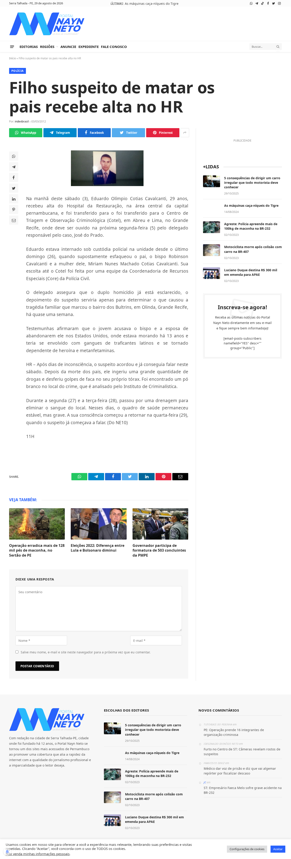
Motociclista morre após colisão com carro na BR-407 (253, 249)
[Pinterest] (13, 209)
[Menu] (12, 46)
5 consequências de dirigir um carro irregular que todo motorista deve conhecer (252, 182)
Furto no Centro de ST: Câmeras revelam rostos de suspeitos (242, 751)
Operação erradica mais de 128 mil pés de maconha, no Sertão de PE (37, 550)
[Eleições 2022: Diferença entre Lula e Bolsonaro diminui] (98, 524)
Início (12, 58)
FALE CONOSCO (114, 46)
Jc (205, 782)
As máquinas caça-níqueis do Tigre (151, 4)
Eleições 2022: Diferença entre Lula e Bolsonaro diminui (97, 548)
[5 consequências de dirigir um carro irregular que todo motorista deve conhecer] (211, 181)
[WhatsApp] (13, 156)
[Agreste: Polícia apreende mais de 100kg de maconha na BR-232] (211, 227)
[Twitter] (13, 188)
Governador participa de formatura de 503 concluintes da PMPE (159, 550)
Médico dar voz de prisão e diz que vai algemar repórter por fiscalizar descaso (240, 770)
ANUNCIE (68, 46)
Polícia (17, 71)
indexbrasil (22, 121)
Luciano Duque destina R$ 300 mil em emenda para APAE (250, 272)
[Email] (13, 220)
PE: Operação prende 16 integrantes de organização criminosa (234, 732)
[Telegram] (13, 166)
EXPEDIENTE (88, 46)
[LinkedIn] (13, 198)
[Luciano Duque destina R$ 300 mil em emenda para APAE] (211, 273)
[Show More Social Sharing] (185, 132)
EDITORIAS (29, 46)
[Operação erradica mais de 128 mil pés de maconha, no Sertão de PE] (37, 524)
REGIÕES (47, 46)
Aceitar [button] (278, 849)
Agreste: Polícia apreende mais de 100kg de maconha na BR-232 (250, 226)
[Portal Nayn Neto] (47, 23)
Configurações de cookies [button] (247, 849)
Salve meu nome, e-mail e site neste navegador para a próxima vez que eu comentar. (86, 652)
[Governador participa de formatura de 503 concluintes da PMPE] (160, 524)
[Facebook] (13, 177)
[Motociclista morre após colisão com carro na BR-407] (211, 250)
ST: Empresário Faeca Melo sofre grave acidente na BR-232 (243, 790)
